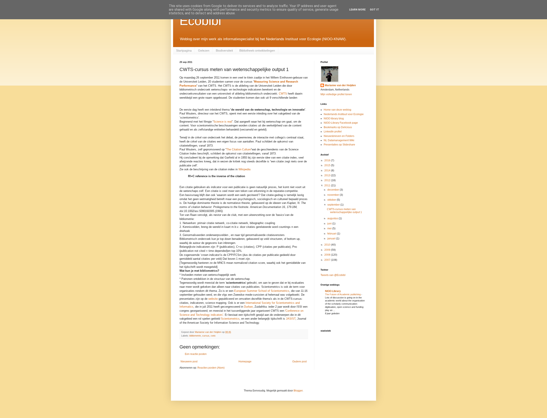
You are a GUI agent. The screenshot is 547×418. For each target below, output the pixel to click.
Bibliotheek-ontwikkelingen (257, 50)
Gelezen (203, 50)
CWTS (283, 93)
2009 (327, 249)
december (333, 189)
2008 (327, 254)
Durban (248, 306)
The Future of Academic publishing (343, 294)
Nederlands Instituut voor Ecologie (344, 114)
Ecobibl (200, 20)
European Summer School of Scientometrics (261, 290)
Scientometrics (230, 318)
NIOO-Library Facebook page (341, 122)
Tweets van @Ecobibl (333, 275)
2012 (327, 180)
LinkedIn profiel (333, 131)
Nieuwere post (189, 361)
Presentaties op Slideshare (339, 144)
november (333, 194)
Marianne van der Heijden (340, 85)
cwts (213, 335)
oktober (332, 199)
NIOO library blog (334, 118)
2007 (327, 259)
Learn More (357, 9)
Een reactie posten (196, 354)
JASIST (291, 318)
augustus (333, 218)
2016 (327, 160)
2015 (327, 165)
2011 (327, 185)
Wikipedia (244, 169)
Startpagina (184, 50)
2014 (327, 170)
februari (332, 233)
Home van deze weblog (337, 109)
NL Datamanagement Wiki (339, 140)
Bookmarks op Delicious (338, 127)
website (213, 298)
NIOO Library (333, 291)
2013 (327, 175)
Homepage (244, 361)
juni (329, 223)
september (333, 204)
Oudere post (299, 361)
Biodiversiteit (224, 50)
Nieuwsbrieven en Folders (339, 136)
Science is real (222, 121)
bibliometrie (195, 335)
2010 (327, 244)
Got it (374, 9)
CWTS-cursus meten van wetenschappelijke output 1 (344, 211)
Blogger (298, 390)
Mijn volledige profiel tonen (336, 94)
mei (329, 228)
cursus (205, 335)
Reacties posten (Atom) (211, 367)
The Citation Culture (238, 149)
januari (331, 238)
